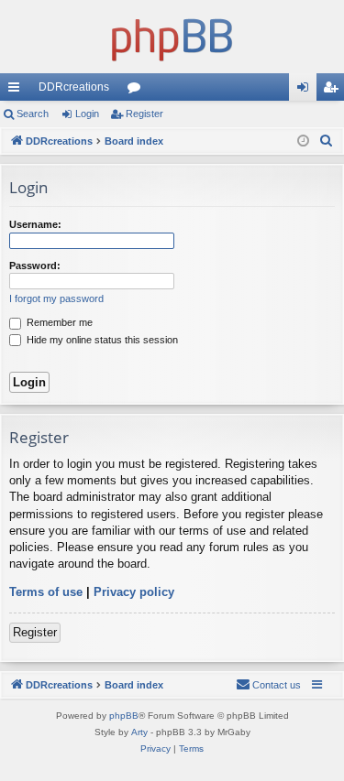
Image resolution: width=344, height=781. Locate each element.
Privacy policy (134, 592)
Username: (35, 224)
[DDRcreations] (172, 36)
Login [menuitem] (306, 91)
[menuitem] (326, 141)
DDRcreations (74, 87)
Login (87, 113)
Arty (139, 732)
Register (144, 113)
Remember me (58, 322)
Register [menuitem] (334, 91)
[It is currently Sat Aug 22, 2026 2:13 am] (303, 141)
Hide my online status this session (101, 339)
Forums (138, 91)
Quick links (17, 91)
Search (33, 113)
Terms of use (46, 592)
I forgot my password (56, 298)
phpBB (124, 715)
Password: (35, 265)
